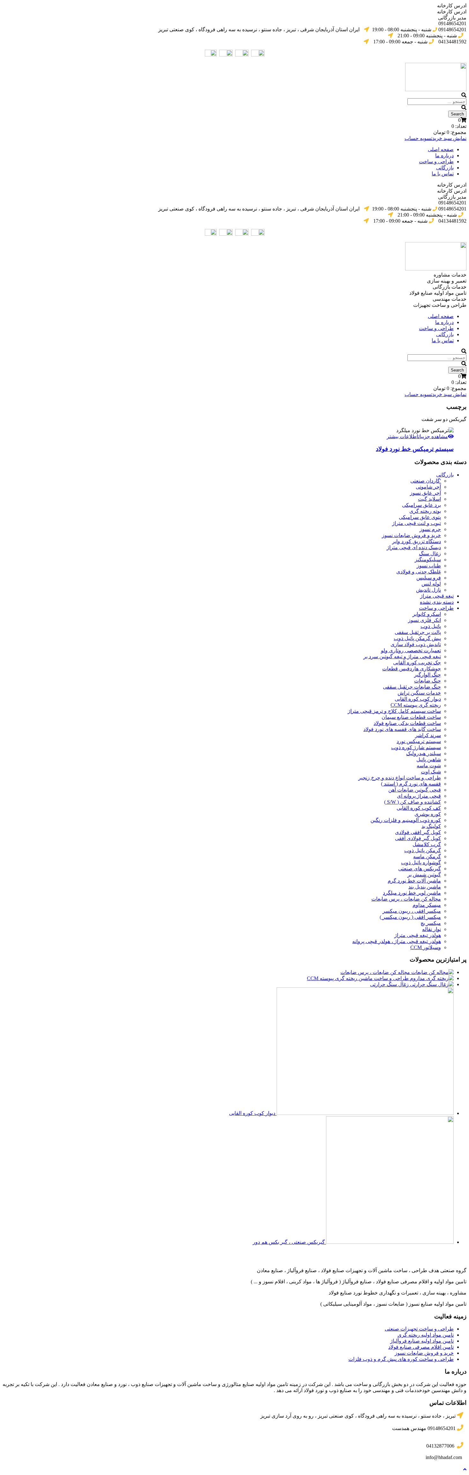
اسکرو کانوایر (427, 614)
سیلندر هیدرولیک (423, 753)
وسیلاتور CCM (425, 947)
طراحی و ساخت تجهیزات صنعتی (419, 1328)
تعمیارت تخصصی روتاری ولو (411, 650)
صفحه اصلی (441, 149)
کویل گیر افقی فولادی (418, 832)
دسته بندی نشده (437, 602)
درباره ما (444, 155)
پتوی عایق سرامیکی (420, 517)
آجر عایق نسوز (425, 493)
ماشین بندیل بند (424, 886)
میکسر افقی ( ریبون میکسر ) (410, 917)
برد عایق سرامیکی (421, 505)
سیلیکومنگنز (428, 559)
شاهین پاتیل (428, 759)
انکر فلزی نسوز (424, 620)
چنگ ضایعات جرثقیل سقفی (412, 687)
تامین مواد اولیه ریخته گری (426, 1335)
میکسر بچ (431, 923)
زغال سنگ (430, 553)
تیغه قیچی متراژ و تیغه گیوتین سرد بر (402, 656)
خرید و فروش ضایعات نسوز (411, 535)
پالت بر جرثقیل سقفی (418, 632)
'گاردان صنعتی (425, 480)
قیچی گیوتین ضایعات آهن (414, 790)
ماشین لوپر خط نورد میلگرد (412, 893)
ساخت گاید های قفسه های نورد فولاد (402, 729)
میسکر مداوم (427, 905)
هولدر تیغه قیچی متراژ (417, 935)
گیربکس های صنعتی (419, 868)
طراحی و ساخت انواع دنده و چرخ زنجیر (399, 777)
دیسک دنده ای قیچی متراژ (414, 547)
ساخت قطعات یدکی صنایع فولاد (407, 723)
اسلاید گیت (429, 499)
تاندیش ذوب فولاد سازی (416, 644)
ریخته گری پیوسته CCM (416, 705)
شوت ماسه (429, 765)
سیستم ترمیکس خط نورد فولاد (415, 449)
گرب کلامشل (427, 844)
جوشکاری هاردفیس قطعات (411, 668)
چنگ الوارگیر (427, 674)
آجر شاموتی (428, 487)
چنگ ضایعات (427, 680)
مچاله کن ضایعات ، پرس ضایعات (406, 899)
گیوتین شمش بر (424, 874)
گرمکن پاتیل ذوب (422, 850)
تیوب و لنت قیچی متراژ (416, 523)
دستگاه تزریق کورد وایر (416, 541)
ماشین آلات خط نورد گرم (414, 880)
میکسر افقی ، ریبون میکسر (412, 911)
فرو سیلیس (428, 577)
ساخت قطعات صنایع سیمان (411, 717)
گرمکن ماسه (427, 856)
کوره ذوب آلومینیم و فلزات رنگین (405, 820)
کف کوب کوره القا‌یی (419, 808)
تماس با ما (443, 173)
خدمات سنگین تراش (419, 693)
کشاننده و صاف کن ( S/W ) (412, 802)
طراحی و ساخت (436, 161)
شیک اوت (431, 771)
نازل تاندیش (428, 590)
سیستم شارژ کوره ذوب (416, 747)
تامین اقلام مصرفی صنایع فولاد (421, 1347)
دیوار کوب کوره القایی (418, 699)
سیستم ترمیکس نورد (419, 741)
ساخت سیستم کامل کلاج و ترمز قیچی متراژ (394, 711)
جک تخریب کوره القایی (417, 662)
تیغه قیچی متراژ (437, 596)
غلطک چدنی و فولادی (418, 571)
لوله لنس (431, 583)
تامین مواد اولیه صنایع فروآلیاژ (422, 1341)
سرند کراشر (428, 735)
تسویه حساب (418, 138)
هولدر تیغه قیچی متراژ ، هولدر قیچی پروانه (396, 941)
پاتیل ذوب (431, 626)
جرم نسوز (430, 529)
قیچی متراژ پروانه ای (419, 796)
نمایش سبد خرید (449, 138)
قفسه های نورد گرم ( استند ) (411, 783)
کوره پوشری (427, 814)
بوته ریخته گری (425, 511)
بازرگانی (445, 167)
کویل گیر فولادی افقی (418, 838)
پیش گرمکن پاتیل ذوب (417, 638)
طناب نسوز (429, 565)
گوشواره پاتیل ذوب (421, 862)
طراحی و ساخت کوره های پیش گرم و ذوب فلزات (401, 1359)
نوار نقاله (431, 929)
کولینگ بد (431, 826)
